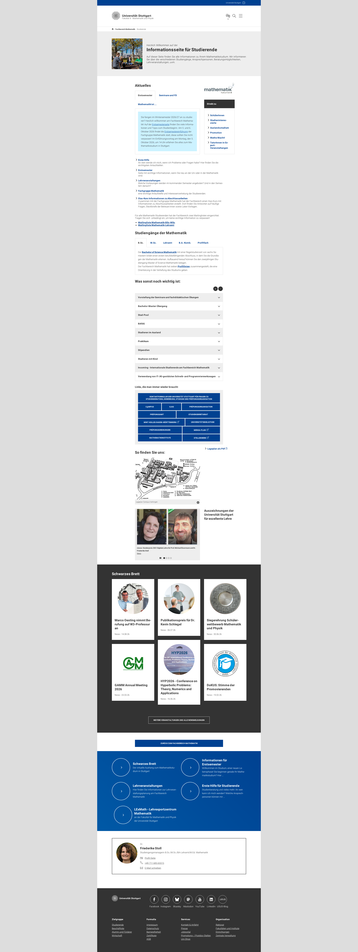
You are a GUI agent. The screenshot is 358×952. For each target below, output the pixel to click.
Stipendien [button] (144, 349)
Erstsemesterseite (160, 124)
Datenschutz (153, 928)
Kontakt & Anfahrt (190, 924)
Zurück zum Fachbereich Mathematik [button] (179, 743)
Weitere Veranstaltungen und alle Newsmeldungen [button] (179, 720)
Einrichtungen (222, 931)
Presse (184, 928)
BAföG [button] (141, 323)
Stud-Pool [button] (143, 314)
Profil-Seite (150, 857)
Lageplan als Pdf (216, 448)
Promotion (216, 132)
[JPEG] (167, 478)
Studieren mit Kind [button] (148, 358)
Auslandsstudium (219, 127)
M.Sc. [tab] (153, 242)
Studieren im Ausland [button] (149, 332)
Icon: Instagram (166, 899)
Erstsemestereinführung (176, 131)
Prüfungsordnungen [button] (159, 430)
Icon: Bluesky (177, 899)
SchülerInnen (217, 115)
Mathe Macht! (217, 137)
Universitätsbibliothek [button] (202, 422)
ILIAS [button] (171, 406)
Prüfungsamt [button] (157, 414)
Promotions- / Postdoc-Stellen (196, 935)
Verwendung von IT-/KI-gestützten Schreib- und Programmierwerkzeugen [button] (177, 376)
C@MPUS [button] (150, 406)
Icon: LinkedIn (211, 899)
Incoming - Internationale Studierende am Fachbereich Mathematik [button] (173, 367)
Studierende (118, 924)
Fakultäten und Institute (227, 928)
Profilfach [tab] (203, 242)
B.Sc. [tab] (141, 242)
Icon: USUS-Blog (222, 899)
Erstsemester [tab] (145, 95)
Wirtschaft (117, 935)
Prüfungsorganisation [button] (201, 406)
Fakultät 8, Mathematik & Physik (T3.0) (112, 29)
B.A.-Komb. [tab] (185, 242)
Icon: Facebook (154, 899)
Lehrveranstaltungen (149, 180)
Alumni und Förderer (122, 931)
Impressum (152, 924)
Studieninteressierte (218, 121)
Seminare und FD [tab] (168, 95)
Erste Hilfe (143, 159)
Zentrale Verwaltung (226, 935)
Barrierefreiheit (154, 931)
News (139, 553)
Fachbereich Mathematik (125, 29)
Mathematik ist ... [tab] (147, 104)
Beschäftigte (118, 928)
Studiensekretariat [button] (198, 414)
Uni (233, 3)
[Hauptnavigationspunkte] (241, 16)
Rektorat (220, 924)
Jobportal (186, 931)
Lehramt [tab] (167, 242)
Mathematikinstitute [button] (160, 437)
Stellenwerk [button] (200, 438)
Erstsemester (145, 170)
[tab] (179, 297)
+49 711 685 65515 (154, 862)
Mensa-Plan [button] (200, 430)
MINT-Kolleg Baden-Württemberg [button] (160, 422)
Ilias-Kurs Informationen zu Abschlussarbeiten (163, 198)
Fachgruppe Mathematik (151, 190)
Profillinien (184, 266)
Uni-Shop (185, 938)
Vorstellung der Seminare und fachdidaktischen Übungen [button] (168, 297)
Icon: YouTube (200, 899)
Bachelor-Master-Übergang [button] (152, 306)
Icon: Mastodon (188, 899)
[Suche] (234, 16)
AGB (149, 938)
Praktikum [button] (143, 341)
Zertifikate (151, 935)
